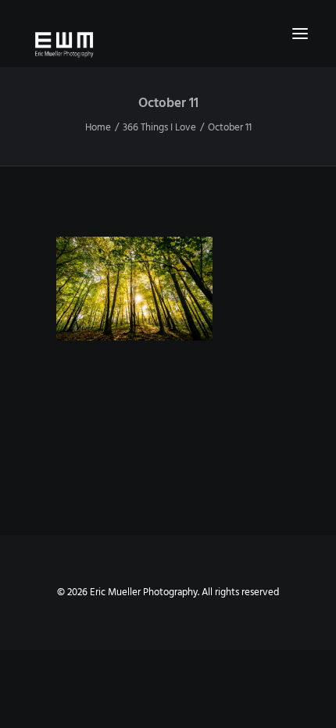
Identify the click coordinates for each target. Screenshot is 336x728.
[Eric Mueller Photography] (168, 43)
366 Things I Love (159, 128)
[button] (300, 33)
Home (98, 128)
